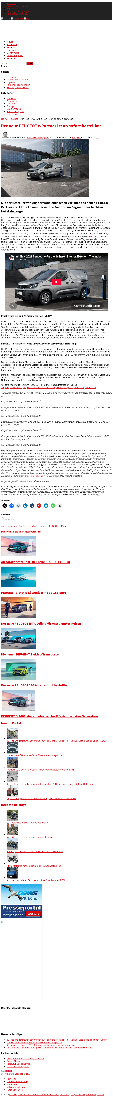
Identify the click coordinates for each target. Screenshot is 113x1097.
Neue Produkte (30, 526)
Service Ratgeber (15, 55)
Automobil (12, 44)
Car (20, 526)
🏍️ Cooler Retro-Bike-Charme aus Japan (27, 822)
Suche (30, 63)
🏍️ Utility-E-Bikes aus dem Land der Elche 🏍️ (30, 837)
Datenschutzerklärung (18, 6)
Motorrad (11, 47)
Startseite (11, 3)
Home (4, 119)
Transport (11, 50)
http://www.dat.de (33, 476)
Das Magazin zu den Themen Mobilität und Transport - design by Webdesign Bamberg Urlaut (56, 1094)
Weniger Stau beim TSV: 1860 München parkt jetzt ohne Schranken (41, 769)
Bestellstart (12, 526)
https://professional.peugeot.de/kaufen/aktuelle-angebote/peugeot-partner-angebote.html (48, 387)
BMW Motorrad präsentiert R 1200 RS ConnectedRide (34, 866)
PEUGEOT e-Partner (58, 526)
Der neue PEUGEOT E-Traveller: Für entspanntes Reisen (41, 623)
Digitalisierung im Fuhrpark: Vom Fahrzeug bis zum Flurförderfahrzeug (42, 798)
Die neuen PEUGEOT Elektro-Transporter (30, 654)
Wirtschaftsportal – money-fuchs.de (25, 1058)
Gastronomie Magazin (18, 1066)
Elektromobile (14, 52)
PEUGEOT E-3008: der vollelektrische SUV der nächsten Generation (49, 716)
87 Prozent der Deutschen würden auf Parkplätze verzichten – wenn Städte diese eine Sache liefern (57, 741)
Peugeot (13, 119)
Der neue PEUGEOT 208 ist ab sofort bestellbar (35, 685)
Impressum (12, 8)
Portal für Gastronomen (19, 1064)
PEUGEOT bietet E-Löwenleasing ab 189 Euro (33, 592)
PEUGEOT (94, 236)
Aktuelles (11, 41)
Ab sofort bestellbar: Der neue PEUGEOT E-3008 (35, 562)
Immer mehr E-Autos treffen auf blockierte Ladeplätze (34, 755)
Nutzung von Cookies (18, 14)
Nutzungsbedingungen (18, 11)
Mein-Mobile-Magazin (38, 137)
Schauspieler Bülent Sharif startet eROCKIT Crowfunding (35, 851)
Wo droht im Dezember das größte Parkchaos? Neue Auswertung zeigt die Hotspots (50, 784)
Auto (3, 526)
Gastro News (13, 1061)
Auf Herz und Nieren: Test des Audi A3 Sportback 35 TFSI (36, 880)
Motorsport (12, 58)
